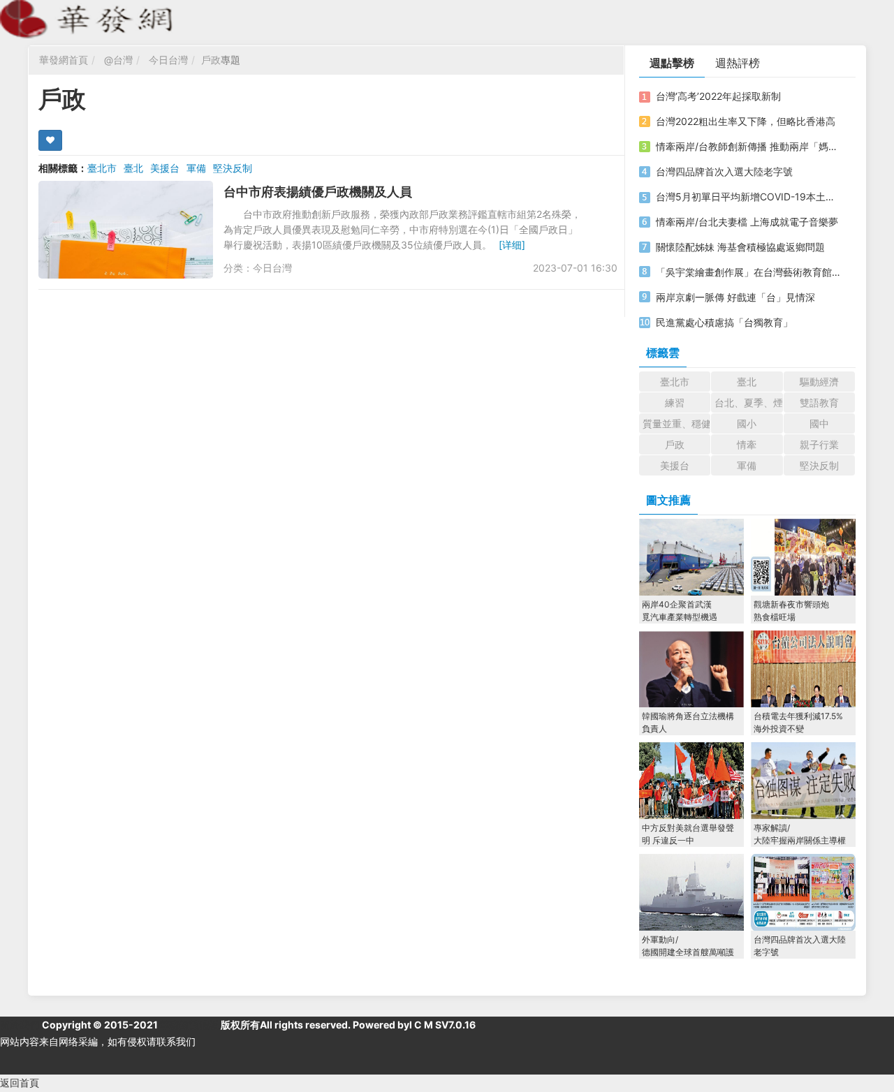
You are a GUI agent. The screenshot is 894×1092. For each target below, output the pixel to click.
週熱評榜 (737, 63)
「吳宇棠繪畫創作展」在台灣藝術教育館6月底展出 (749, 272)
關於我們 (19, 1025)
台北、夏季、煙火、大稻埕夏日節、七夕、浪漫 (748, 402)
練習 (674, 402)
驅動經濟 (819, 382)
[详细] (512, 245)
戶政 (211, 60)
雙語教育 (819, 402)
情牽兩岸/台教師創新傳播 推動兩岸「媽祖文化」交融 (749, 146)
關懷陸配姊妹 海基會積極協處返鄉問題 (740, 247)
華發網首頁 (63, 60)
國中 (819, 423)
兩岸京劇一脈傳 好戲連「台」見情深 (735, 297)
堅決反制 (232, 168)
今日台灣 (168, 60)
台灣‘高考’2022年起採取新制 (718, 96)
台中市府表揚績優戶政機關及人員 (318, 191)
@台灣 (118, 60)
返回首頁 (19, 1083)
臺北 (133, 168)
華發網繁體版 (189, 1025)
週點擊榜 (672, 63)
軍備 (196, 168)
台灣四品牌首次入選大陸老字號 (724, 171)
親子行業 (819, 444)
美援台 (164, 168)
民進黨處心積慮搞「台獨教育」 (724, 322)
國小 (746, 423)
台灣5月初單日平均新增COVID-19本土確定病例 (749, 196)
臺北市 (102, 168)
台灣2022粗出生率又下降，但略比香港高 (745, 121)
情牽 (746, 444)
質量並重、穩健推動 (676, 423)
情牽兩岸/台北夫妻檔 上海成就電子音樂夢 (747, 222)
